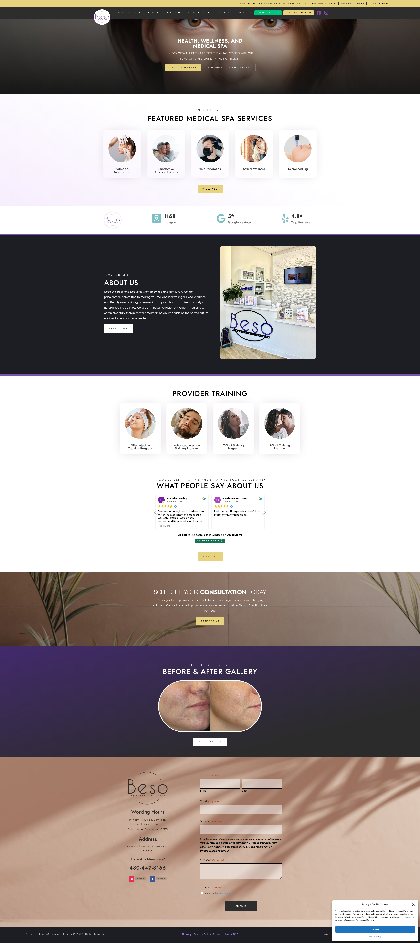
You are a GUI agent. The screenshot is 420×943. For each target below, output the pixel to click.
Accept (375, 929)
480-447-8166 (246, 3)
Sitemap (187, 934)
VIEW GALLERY (210, 742)
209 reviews (234, 535)
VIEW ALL (210, 189)
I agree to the (217, 893)
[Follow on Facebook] (152, 879)
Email (209, 801)
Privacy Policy (375, 936)
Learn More (118, 328)
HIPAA (234, 934)
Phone (210, 821)
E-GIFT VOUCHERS (352, 3)
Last (244, 790)
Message (211, 860)
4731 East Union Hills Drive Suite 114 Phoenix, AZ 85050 (297, 3)
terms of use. (224, 893)
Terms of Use (221, 934)
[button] (413, 904)
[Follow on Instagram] (131, 879)
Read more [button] (220, 525)
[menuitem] (124, 12)
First (203, 790)
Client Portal (378, 3)
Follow (140, 878)
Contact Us (210, 621)
